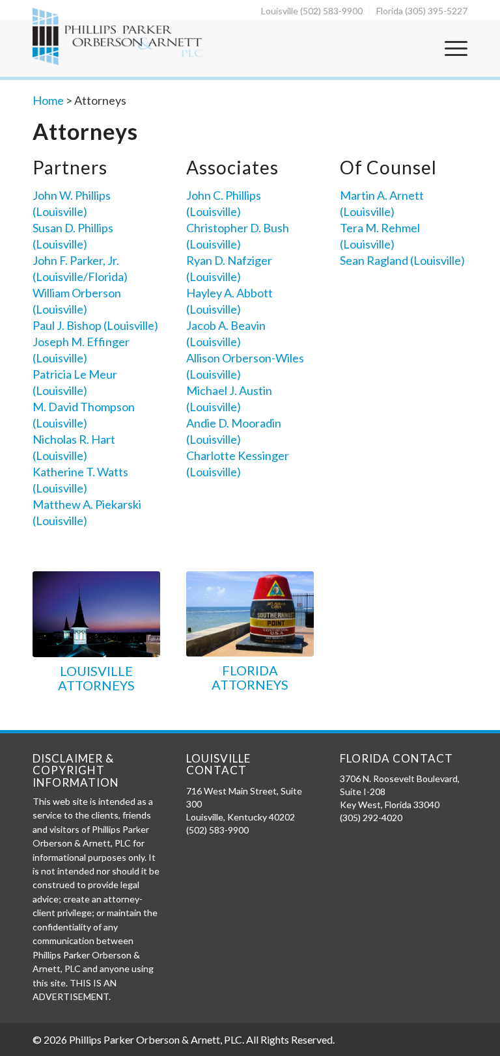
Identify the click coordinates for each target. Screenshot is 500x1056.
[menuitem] (312, 10)
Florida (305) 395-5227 (421, 10)
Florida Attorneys (250, 677)
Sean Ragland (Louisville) (402, 260)
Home (48, 100)
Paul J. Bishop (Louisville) (95, 325)
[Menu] (452, 48)
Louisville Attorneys (96, 678)
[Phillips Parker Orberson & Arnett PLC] (117, 36)
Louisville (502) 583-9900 (312, 10)
